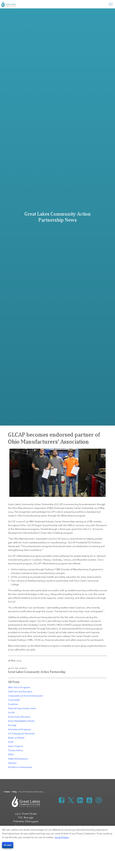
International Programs (19, 729)
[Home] (26, 801)
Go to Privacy (62, 837)
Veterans (12, 763)
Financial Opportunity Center (22, 708)
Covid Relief (13, 700)
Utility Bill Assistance (18, 758)
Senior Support (15, 746)
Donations (13, 704)
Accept (8, 845)
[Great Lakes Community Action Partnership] (8, 4)
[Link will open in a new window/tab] (61, 800)
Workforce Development (20, 767)
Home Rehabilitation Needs (21, 721)
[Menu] (111, 4)
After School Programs (19, 687)
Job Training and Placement (21, 733)
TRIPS (11, 754)
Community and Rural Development (25, 695)
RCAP (10, 742)
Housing (12, 725)
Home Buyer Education (19, 716)
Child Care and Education (20, 691)
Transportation (15, 750)
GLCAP (11, 712)
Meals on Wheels (16, 737)
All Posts (13, 682)
